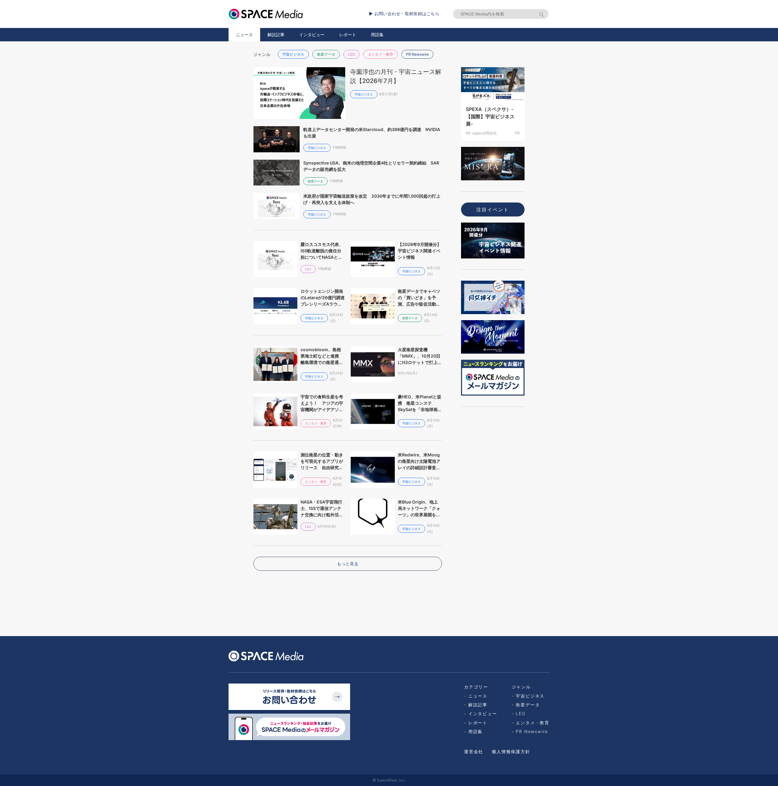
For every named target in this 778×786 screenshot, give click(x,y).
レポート (347, 34)
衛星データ (326, 54)
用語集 (377, 34)
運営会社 (473, 751)
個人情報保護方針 (511, 751)
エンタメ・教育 (380, 54)
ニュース (244, 34)
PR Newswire (417, 54)
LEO (351, 54)
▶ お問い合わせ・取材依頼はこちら (404, 13)
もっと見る (347, 563)
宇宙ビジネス (293, 54)
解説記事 (275, 34)
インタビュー (312, 34)
